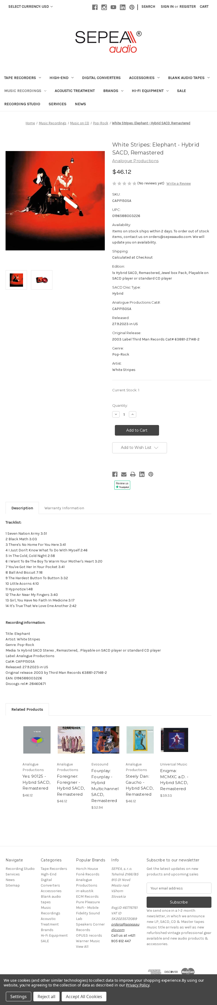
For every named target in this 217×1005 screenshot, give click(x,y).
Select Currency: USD (29, 6)
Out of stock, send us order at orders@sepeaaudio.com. (50, 740)
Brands (110, 90)
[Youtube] (113, 7)
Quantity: (120, 405)
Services (57, 103)
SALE (181, 90)
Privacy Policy (137, 985)
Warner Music (88, 941)
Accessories (142, 77)
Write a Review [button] (178, 183)
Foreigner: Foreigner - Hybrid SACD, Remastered (71, 785)
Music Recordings (22, 90)
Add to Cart (71, 740)
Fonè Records (88, 874)
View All (82, 946)
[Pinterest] (132, 7)
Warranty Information (64, 508)
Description (22, 508)
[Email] (123, 474)
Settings (18, 996)
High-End (59, 77)
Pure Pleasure (88, 902)
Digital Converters (101, 77)
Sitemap (13, 885)
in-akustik (84, 891)
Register (187, 6)
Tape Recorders (20, 77)
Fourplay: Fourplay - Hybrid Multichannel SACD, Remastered (105, 785)
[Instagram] (104, 7)
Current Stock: (125, 390)
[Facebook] (95, 7)
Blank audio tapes (186, 77)
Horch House (87, 868)
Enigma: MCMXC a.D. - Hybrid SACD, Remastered (174, 779)
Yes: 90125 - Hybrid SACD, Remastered (36, 782)
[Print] (132, 474)
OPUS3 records (89, 935)
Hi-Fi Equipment (148, 90)
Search (148, 6)
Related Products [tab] (27, 709)
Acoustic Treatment (75, 90)
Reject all (46, 996)
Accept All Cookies (84, 996)
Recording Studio (22, 103)
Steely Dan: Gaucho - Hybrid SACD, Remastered (139, 785)
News (80, 103)
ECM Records (87, 896)
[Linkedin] (122, 7)
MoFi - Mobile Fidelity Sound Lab (88, 913)
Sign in (167, 6)
